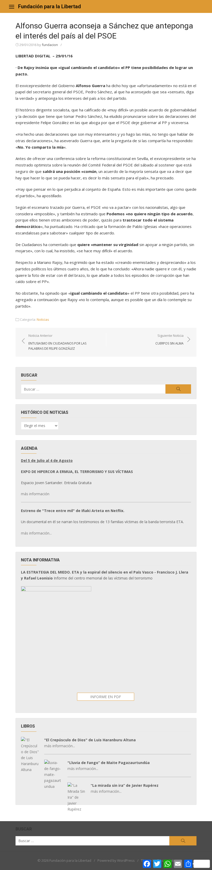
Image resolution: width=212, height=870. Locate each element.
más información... (36, 533)
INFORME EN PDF (105, 696)
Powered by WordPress (116, 860)
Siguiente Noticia (169, 339)
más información (35, 493)
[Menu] (11, 6)
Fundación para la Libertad (49, 6)
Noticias (43, 319)
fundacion (50, 44)
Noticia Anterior (57, 342)
